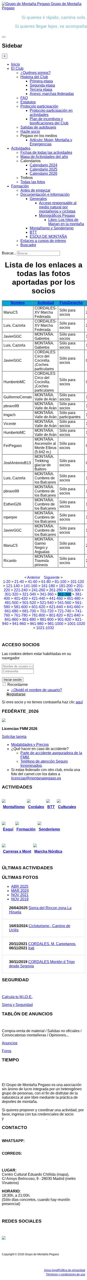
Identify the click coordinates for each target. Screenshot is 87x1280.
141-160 (30, 586)
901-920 (64, 619)
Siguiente (52, 577)
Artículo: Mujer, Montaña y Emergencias (51, 142)
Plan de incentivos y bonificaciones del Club (49, 121)
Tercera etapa (41, 89)
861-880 (29, 619)
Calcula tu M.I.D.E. (17, 997)
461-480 (74, 598)
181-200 (66, 586)
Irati (31, 948)
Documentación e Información (45, 194)
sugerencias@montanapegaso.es (29, 1162)
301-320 (11, 594)
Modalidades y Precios (30, 745)
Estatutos (28, 102)
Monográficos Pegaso (57, 215)
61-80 (46, 582)
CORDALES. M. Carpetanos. (52, 944)
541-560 (64, 603)
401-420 (21, 598)
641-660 (74, 607)
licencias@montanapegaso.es (36, 778)
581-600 (21, 607)
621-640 (56, 607)
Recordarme (17, 685)
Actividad (45, 303)
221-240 (21, 590)
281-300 (74, 590)
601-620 (38, 607)
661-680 (11, 611)
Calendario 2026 (43, 173)
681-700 (29, 611)
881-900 (47, 619)
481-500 (11, 603)
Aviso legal (51, 1270)
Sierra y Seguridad (17, 1005)
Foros (6, 1051)
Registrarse (16, 694)
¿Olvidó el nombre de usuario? (36, 690)
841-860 (11, 619)
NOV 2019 (20, 899)
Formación (20, 186)
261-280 (56, 590)
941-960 (19, 624)
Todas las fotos (32, 182)
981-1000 (55, 624)
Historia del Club (34, 77)
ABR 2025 (19, 886)
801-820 (56, 615)
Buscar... (9, 253)
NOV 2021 (20, 895)
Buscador (28, 245)
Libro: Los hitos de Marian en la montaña (66, 222)
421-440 (38, 598)
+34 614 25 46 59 (16, 1145)
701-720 (47, 611)
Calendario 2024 (43, 165)
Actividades (20, 148)
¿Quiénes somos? (35, 73)
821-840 (74, 615)
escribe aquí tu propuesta (25, 1118)
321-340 (29, 594)
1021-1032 (45, 628)
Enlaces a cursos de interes (43, 241)
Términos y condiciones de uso (65, 1274)
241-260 (38, 590)
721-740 (64, 611)
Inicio (15, 64)
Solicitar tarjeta (14, 737)
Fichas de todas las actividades (46, 152)
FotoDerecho (71, 303)
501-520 (29, 603)
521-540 (47, 603)
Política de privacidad (71, 1270)
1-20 (6, 582)
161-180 (48, 586)
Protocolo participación (39, 106)
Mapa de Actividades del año (44, 157)
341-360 (47, 594)
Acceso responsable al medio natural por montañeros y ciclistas (58, 207)
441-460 (56, 598)
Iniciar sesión (13, 679)
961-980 (37, 624)
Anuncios (9, 1043)
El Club (17, 68)
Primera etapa (41, 81)
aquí (79, 702)
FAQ (24, 98)
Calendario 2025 (43, 169)
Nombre (18, 303)
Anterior (33, 577)
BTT (33, 232)
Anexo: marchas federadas (52, 94)
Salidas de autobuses (38, 127)
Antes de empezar (35, 190)
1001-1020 (76, 624)
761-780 (21, 615)
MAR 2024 (20, 891)
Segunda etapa (42, 85)
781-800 (38, 615)
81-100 (60, 582)
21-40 (19, 582)
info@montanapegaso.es (22, 1158)
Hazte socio (30, 131)
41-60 (32, 582)
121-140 (13, 586)
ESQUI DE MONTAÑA (48, 236)
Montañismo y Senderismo (52, 228)
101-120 (77, 582)
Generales (38, 199)
